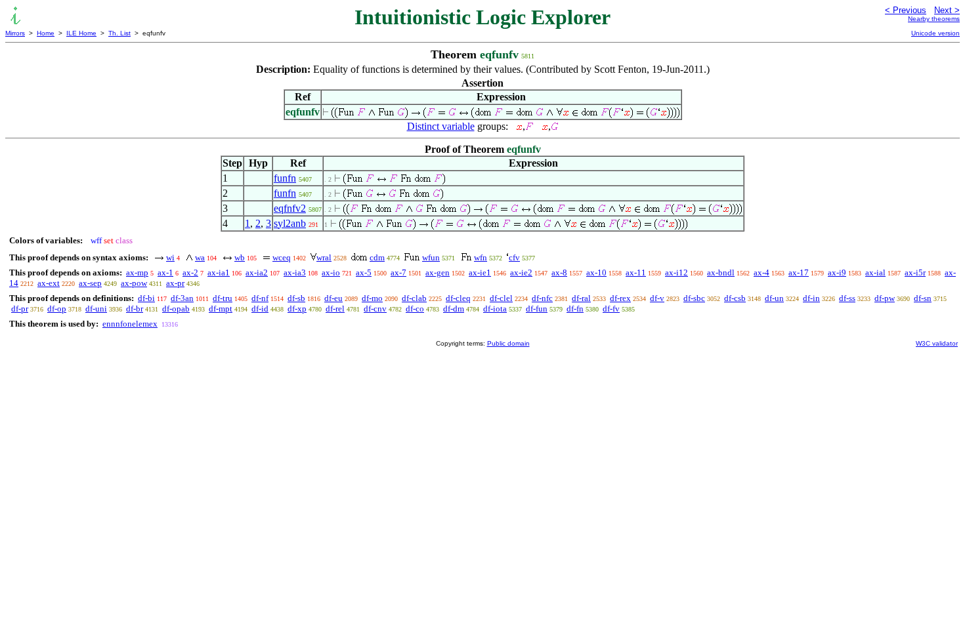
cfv (514, 257)
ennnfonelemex (130, 324)
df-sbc (694, 298)
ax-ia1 (218, 272)
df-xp (297, 309)
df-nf (259, 298)
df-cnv (375, 309)
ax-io (331, 272)
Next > (947, 10)
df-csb (735, 298)
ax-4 (761, 272)
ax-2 (190, 272)
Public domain (508, 343)
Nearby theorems (934, 18)
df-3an (182, 298)
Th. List (119, 33)
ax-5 (364, 272)
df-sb (296, 298)
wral (324, 257)
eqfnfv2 (290, 208)
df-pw (884, 298)
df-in (811, 298)
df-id (259, 309)
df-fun (536, 309)
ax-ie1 (480, 272)
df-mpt (220, 309)
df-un (774, 298)
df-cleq (458, 298)
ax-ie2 (521, 272)
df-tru (222, 298)
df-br (134, 309)
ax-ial (875, 272)
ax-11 (636, 272)
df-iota (495, 309)
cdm (377, 257)
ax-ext (48, 283)
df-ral (581, 298)
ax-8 (559, 272)
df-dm (453, 309)
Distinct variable (441, 126)
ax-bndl (721, 272)
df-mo (372, 298)
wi (170, 257)
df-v (657, 298)
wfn (480, 257)
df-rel (335, 309)
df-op (56, 309)
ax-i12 (676, 272)
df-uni (96, 309)
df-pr (19, 309)
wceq (281, 257)
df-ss (847, 298)
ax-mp (137, 272)
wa (200, 257)
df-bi (146, 298)
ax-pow (134, 283)
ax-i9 (837, 272)
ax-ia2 (257, 272)
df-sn (923, 298)
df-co (415, 309)
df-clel (501, 298)
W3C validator (937, 343)
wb (239, 257)
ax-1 (165, 272)
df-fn (575, 309)
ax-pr (175, 283)
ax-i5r (915, 272)
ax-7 (398, 272)
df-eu (333, 298)
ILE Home (81, 33)
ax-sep (90, 283)
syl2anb (290, 223)
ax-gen (437, 272)
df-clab (414, 298)
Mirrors (15, 33)
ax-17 (798, 272)
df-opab (176, 309)
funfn (285, 178)
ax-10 (596, 272)
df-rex (620, 298)
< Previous (905, 10)
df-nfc (542, 298)
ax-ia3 (295, 272)
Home (45, 33)
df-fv (611, 309)
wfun (431, 257)
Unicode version (935, 33)
